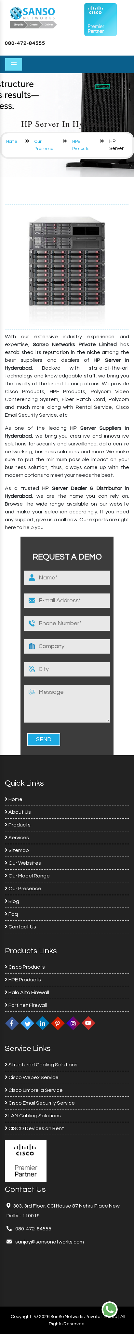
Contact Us (21, 926)
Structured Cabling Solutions (42, 1064)
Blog (13, 901)
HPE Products (24, 979)
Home (11, 141)
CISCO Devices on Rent (35, 1128)
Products (19, 824)
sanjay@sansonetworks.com (49, 1241)
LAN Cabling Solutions (34, 1115)
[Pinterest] (58, 1023)
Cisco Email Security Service (41, 1103)
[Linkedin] (42, 1023)
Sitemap (18, 850)
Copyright (21, 1316)
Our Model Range (28, 875)
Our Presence (24, 888)
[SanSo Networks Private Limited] (33, 17)
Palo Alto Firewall (28, 992)
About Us (19, 812)
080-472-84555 (25, 43)
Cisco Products (26, 967)
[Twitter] (27, 1023)
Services (18, 837)
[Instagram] (73, 1023)
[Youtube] (88, 1023)
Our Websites (24, 863)
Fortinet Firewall (27, 1005)
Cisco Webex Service (33, 1077)
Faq (12, 914)
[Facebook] (12, 1023)
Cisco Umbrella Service (35, 1090)
